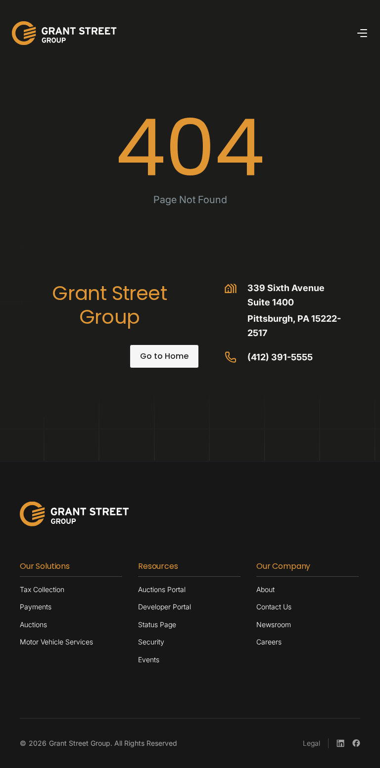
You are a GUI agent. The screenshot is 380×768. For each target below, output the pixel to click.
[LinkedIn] (340, 743)
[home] (64, 33)
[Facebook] (356, 743)
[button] (362, 33)
